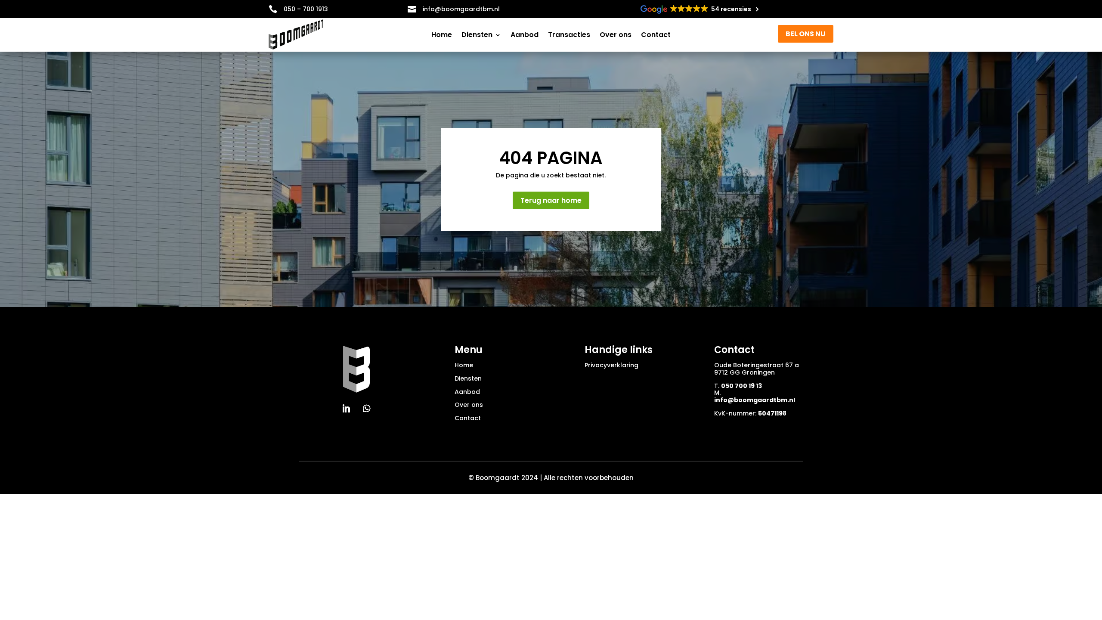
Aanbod (525, 36)
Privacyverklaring (611, 365)
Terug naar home (551, 200)
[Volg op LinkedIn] (346, 408)
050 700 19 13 (741, 385)
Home (441, 36)
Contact (656, 36)
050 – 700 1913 (306, 9)
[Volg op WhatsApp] (366, 408)
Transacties (569, 36)
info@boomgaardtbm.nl (754, 400)
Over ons (615, 36)
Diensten (476, 36)
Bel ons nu (806, 34)
